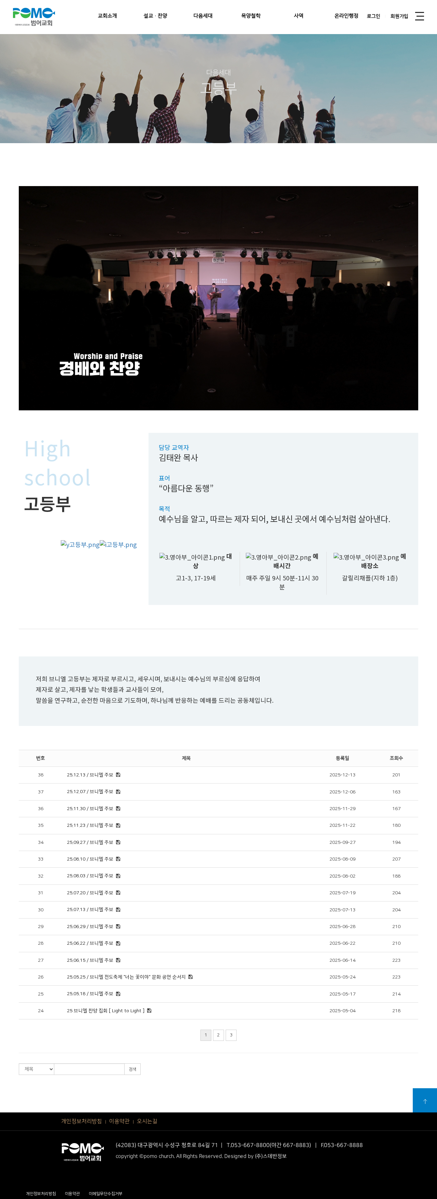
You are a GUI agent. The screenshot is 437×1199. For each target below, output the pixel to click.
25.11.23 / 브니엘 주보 (90, 825)
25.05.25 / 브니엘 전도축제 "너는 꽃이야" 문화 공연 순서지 (126, 977)
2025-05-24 (342, 977)
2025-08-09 (342, 859)
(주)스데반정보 (271, 1156)
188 (396, 876)
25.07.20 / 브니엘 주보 (90, 893)
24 (40, 1011)
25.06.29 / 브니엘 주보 (90, 926)
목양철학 (250, 16)
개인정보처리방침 (81, 1121)
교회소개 (107, 16)
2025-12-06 (342, 792)
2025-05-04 (342, 1011)
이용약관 (119, 1121)
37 (40, 792)
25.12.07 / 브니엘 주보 (90, 791)
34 (40, 842)
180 (396, 825)
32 (40, 876)
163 (396, 792)
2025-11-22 (342, 825)
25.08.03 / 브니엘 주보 (90, 876)
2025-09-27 (342, 842)
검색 (132, 1069)
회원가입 (399, 16)
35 (40, 825)
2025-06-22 (342, 943)
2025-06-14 (342, 960)
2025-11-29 (342, 808)
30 (40, 910)
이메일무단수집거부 (106, 1194)
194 (396, 842)
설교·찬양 (155, 16)
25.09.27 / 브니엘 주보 (90, 842)
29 (40, 926)
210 (396, 926)
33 (40, 859)
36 (40, 808)
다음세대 (203, 16)
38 (40, 775)
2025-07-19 (342, 893)
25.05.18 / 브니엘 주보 (90, 994)
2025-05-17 (342, 994)
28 (40, 943)
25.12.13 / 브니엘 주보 (90, 775)
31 (40, 893)
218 (396, 1011)
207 (396, 859)
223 (396, 960)
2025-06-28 (342, 926)
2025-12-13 (342, 775)
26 (40, 977)
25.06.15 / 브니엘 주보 (90, 960)
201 (396, 775)
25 (40, 994)
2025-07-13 (342, 910)
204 (396, 893)
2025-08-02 (342, 876)
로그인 (373, 16)
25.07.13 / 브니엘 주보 (90, 909)
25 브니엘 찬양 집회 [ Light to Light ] (105, 1011)
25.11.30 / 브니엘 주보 (90, 808)
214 (396, 994)
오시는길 (147, 1121)
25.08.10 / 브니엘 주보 (90, 859)
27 (40, 960)
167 (396, 808)
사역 (299, 16)
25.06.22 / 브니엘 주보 (90, 943)
